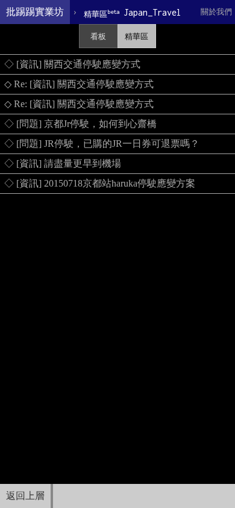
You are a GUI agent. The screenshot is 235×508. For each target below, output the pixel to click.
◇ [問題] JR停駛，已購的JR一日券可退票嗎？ (101, 143)
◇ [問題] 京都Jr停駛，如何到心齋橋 (80, 124)
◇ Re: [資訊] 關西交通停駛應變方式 (79, 84)
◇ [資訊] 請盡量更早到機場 (62, 163)
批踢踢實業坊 (35, 12)
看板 (98, 36)
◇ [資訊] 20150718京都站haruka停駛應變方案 (99, 183)
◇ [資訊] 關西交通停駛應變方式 (72, 64)
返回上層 (25, 496)
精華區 (136, 36)
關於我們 (216, 12)
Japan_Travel (132, 13)
